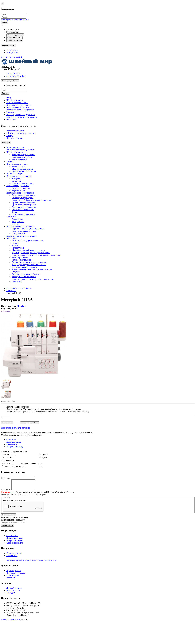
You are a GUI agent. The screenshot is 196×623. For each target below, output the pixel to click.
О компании (12, 535)
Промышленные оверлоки (24, 205)
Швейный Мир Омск (10, 619)
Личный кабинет (14, 588)
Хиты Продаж (12, 575)
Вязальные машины (21, 188)
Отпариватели (18, 233)
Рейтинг (5, 495)
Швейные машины (15, 100)
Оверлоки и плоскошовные (18, 105)
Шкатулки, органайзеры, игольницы (28, 250)
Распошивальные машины (24, 207)
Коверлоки (17, 178)
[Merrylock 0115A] (6, 388)
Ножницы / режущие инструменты (28, 241)
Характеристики (13, 442)
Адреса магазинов (14, 40)
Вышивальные (18, 166)
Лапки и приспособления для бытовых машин (33, 279)
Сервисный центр (14, 38)
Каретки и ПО (18, 190)
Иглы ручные (18, 248)
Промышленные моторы (23, 209)
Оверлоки (16, 181)
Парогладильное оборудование (20, 114)
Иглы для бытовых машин (24, 276)
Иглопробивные (19, 159)
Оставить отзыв (8, 515)
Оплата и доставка (15, 35)
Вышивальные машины (17, 102)
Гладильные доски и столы (24, 231)
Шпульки (16, 272)
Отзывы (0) (11, 444)
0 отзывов (5, 311)
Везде (9, 98)
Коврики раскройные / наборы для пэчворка (32, 269)
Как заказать (12, 32)
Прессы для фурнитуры (22, 197)
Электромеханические (22, 157)
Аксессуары (11, 119)
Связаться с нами (14, 553)
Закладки (10, 593)
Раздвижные (17, 219)
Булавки (15, 245)
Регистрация (7, 20)
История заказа (13, 590)
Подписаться (7, 525)
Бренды (9, 135)
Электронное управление (23, 154)
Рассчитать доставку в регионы (15, 428)
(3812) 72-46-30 (13, 74)
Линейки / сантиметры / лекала (26, 274)
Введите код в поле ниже (14, 500)
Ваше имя (5, 478)
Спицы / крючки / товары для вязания (29, 262)
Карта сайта (11, 555)
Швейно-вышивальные (22, 169)
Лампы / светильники (21, 260)
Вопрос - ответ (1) (14, 447)
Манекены (11, 112)
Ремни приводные (20, 257)
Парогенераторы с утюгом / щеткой (28, 229)
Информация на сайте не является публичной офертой (31, 560)
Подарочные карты (15, 131)
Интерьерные (18, 221)
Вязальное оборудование (17, 107)
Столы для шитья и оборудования (21, 117)
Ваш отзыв (6, 489)
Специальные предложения (20, 133)
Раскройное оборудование (24, 195)
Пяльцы (15, 243)
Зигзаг (15, 212)
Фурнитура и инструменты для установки (31, 252)
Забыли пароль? (21, 20)
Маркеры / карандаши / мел (24, 267)
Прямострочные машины (23, 202)
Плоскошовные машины (23, 183)
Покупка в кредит (14, 138)
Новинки (10, 578)
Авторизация (12, 52)
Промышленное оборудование (20, 110)
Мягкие (15, 224)
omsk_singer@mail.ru (15, 76)
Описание (11, 439)
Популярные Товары (15, 573)
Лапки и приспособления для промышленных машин (36, 255)
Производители (13, 570)
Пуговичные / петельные (23, 214)
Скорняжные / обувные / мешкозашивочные (32, 200)
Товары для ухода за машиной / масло (29, 264)
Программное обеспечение (24, 171)
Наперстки (17, 281)
